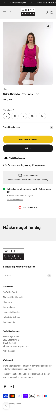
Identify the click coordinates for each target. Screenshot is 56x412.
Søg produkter (9, 307)
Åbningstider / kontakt (13, 297)
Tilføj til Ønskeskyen (17, 158)
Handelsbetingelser (11, 312)
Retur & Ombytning (11, 317)
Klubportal (7, 302)
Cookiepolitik (9, 322)
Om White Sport (10, 292)
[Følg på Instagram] (12, 386)
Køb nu (28, 148)
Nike (5, 89)
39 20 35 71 (11, 343)
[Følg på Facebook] (5, 386)
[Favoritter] (46, 12)
